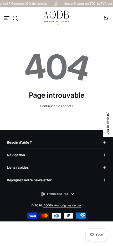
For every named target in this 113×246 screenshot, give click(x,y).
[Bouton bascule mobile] (7, 18)
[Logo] (56, 18)
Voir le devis (108, 123)
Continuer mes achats (56, 106)
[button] (15, 18)
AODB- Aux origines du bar (62, 205)
